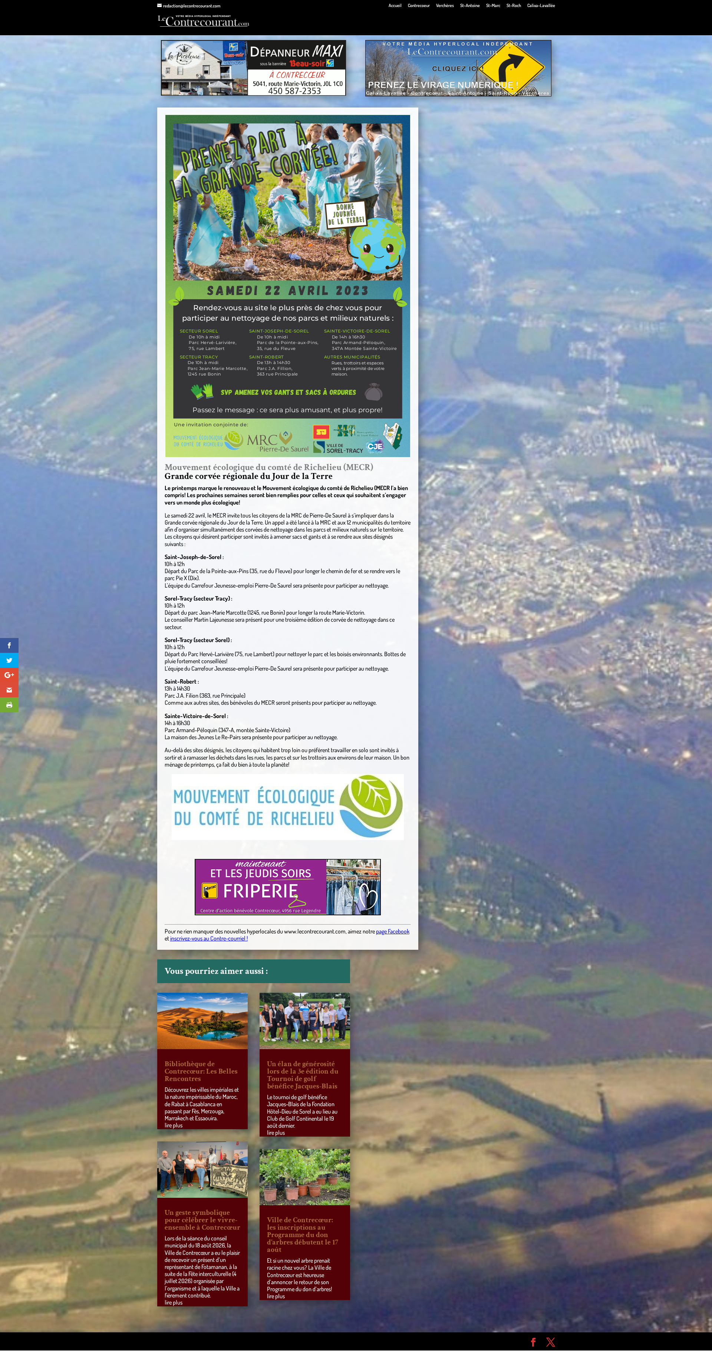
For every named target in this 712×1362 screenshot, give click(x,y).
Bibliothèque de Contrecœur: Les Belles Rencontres (201, 1071)
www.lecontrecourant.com (315, 931)
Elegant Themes (199, 1341)
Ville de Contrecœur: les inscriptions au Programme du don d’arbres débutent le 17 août (302, 1234)
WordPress (265, 1341)
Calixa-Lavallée (541, 5)
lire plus (173, 1125)
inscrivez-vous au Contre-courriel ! (209, 938)
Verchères (445, 5)
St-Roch (514, 5)
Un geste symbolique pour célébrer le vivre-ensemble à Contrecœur (202, 1220)
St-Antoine (470, 5)
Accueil (395, 5)
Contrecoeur (419, 5)
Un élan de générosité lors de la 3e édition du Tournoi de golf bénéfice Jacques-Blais (303, 1075)
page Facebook (392, 931)
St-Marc (493, 5)
